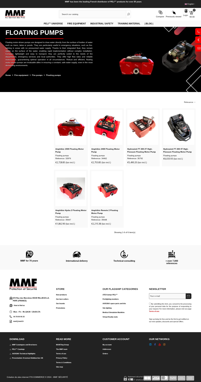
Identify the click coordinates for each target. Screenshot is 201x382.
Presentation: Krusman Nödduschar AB (27, 358)
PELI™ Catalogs (18, 349)
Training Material (129, 23)
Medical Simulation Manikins (114, 312)
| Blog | (149, 23)
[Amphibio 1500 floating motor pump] (70, 127)
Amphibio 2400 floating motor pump (105, 150)
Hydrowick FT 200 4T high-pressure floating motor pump (177, 150)
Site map (59, 367)
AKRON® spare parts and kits (114, 304)
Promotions (60, 308)
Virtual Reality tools (110, 317)
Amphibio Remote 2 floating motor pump (104, 211)
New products (61, 295)
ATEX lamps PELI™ (110, 295)
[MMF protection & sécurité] (20, 14)
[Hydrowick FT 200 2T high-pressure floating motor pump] (142, 127)
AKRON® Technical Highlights (23, 354)
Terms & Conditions (63, 363)
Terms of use (154, 311)
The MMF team (61, 349)
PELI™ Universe (53, 23)
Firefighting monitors (111, 299)
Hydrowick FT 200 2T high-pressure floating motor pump (141, 150)
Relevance (189, 102)
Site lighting (107, 308)
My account (107, 345)
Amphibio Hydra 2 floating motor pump (70, 211)
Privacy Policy (61, 358)
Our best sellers (62, 299)
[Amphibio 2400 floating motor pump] (106, 127)
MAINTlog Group (62, 345)
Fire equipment (76, 23)
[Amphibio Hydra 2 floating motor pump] (70, 188)
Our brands (60, 304)
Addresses (107, 349)
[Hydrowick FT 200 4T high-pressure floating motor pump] (178, 127)
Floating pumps (62, 155)
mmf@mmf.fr (18, 321)
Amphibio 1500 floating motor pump (69, 150)
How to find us (19, 305)
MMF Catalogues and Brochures (24, 345)
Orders (105, 354)
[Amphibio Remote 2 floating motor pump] (106, 188)
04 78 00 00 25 (19, 317)
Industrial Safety (101, 23)
